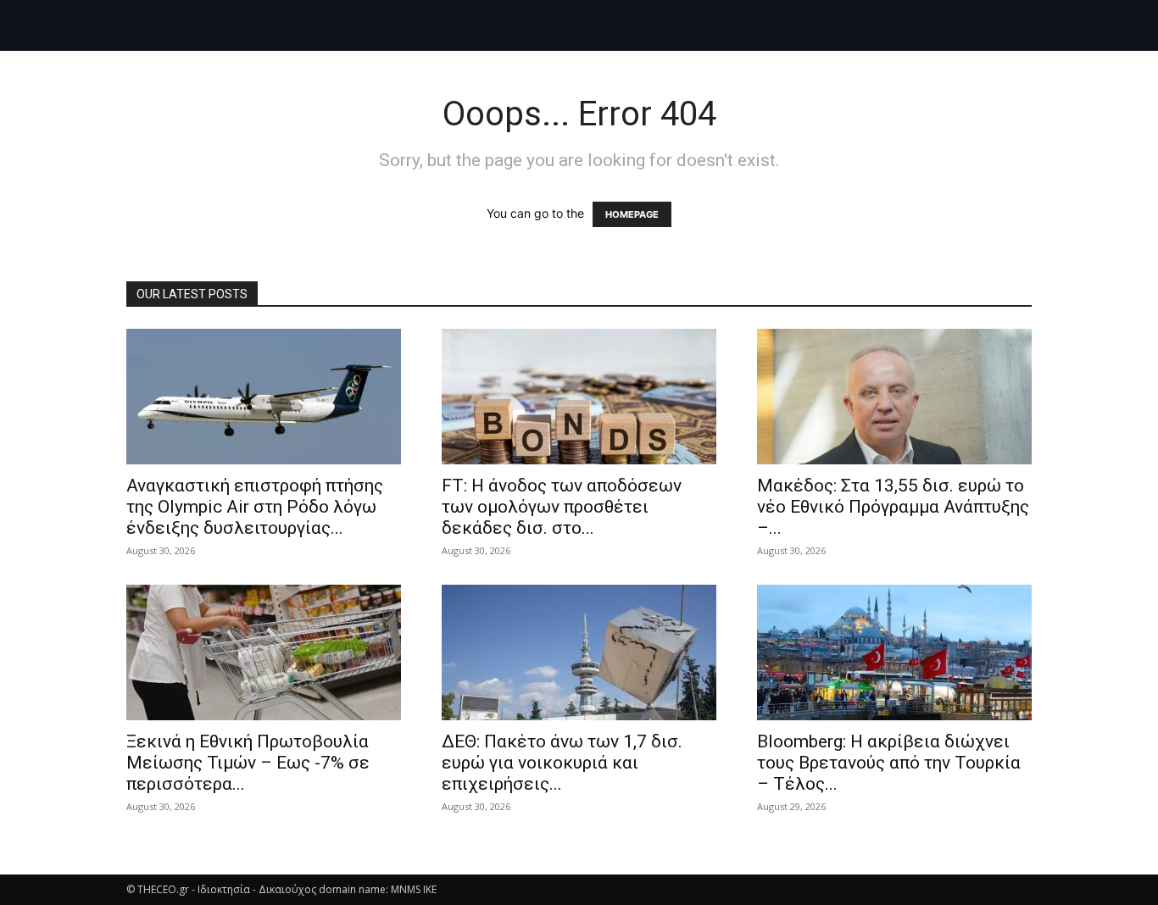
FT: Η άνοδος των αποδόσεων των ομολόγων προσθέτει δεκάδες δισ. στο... (562, 506)
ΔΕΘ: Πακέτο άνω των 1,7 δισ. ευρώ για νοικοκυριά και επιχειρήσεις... (562, 762)
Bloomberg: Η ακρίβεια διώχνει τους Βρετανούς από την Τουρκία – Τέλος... (889, 762)
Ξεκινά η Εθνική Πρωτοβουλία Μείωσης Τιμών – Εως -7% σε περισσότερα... (248, 762)
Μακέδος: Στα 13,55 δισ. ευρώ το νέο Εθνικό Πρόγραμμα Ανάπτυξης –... (893, 506)
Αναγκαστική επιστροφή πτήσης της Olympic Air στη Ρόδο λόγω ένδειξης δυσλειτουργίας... (254, 506)
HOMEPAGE (632, 214)
